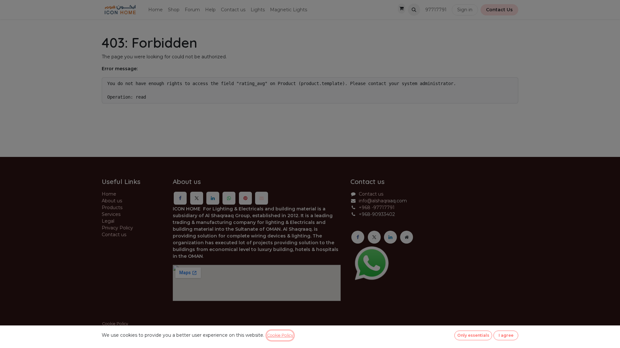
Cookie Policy (280, 335)
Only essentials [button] (473, 335)
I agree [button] (506, 335)
